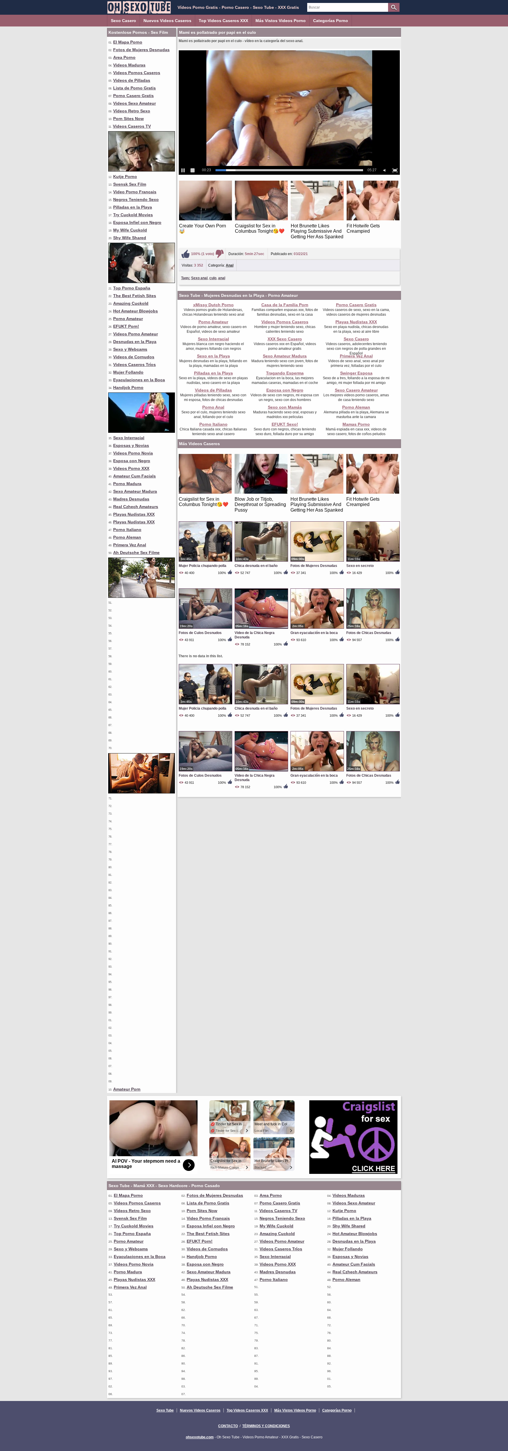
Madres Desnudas (131, 499)
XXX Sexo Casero (285, 339)
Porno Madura (127, 483)
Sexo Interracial (128, 437)
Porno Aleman (127, 537)
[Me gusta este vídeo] (185, 253)
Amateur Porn (127, 1089)
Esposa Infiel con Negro (137, 222)
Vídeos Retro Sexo (131, 111)
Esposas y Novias (131, 445)
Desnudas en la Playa (134, 341)
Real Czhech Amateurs (135, 506)
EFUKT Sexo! (285, 424)
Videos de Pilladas (131, 80)
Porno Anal (213, 407)
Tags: (185, 278)
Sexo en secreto (360, 566)
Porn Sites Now (128, 118)
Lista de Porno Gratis (134, 88)
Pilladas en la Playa (132, 207)
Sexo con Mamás (285, 407)
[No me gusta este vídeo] (219, 253)
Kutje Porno (125, 176)
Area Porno (124, 57)
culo (212, 278)
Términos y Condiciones (266, 1426)
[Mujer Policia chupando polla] (205, 561)
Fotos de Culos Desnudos (200, 633)
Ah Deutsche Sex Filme (136, 552)
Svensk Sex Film (129, 184)
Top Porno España (131, 288)
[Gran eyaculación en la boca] (317, 628)
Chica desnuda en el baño (256, 566)
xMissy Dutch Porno (213, 304)
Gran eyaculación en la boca (314, 633)
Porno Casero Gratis (133, 95)
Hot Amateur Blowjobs (135, 311)
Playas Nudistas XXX (134, 514)
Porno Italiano (127, 529)
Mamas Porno (356, 424)
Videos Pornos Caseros (136, 72)
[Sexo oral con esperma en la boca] (141, 281)
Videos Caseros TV (132, 126)
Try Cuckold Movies (133, 214)
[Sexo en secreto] (373, 561)
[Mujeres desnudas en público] (141, 596)
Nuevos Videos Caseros (167, 20)
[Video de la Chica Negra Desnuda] (261, 628)
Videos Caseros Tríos (134, 364)
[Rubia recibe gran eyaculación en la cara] (141, 170)
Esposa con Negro (131, 460)
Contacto (228, 1426)
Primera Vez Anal (129, 545)
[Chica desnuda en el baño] (261, 561)
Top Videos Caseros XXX (223, 20)
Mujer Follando (128, 372)
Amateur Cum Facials (134, 476)
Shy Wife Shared (129, 237)
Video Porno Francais (134, 191)
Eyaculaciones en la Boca (139, 379)
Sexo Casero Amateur (356, 390)
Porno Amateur (128, 318)
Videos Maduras (129, 65)
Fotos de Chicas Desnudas (368, 633)
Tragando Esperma (285, 373)
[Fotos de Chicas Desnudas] (373, 628)
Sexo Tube (165, 1410)
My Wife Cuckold (130, 230)
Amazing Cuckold (130, 303)
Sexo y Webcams (130, 349)
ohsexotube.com (200, 1437)
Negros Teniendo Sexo (136, 199)
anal (221, 278)
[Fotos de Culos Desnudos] (205, 628)
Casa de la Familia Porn (284, 304)
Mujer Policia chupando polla (202, 566)
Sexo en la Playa (213, 356)
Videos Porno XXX (131, 468)
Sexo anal (199, 278)
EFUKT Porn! (126, 326)
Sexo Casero (123, 20)
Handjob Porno (128, 387)
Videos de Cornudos (133, 357)
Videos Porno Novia (133, 453)
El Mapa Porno (127, 42)
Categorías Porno (330, 20)
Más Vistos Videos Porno (280, 20)
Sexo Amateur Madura (135, 491)
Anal (229, 265)
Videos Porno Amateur (135, 334)
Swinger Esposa (356, 373)
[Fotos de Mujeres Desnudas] (317, 561)
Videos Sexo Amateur (134, 103)
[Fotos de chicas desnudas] (141, 792)
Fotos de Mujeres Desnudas (141, 49)
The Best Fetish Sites (134, 295)
